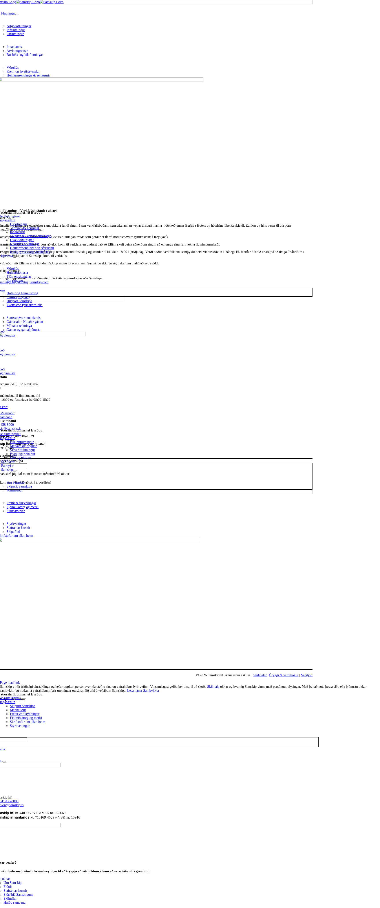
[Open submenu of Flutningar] (17, 14)
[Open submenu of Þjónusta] (14, 257)
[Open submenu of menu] (4, 761)
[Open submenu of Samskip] (14, 470)
